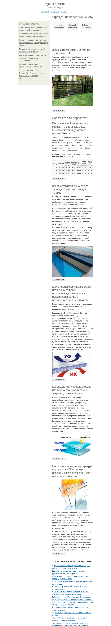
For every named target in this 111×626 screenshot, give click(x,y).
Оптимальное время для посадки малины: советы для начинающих (70, 577)
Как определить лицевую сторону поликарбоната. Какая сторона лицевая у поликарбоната (71, 390)
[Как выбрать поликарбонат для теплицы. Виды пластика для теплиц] (72, 261)
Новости (55, 11)
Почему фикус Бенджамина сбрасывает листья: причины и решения (69, 619)
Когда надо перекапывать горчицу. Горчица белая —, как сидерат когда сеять (33, 42)
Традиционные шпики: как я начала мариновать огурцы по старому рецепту (72, 603)
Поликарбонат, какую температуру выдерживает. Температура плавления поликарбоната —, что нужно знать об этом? (72, 471)
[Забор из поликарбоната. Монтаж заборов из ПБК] (72, 90)
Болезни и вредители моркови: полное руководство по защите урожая (68, 572)
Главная (45, 11)
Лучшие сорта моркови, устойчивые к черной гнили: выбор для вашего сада (71, 567)
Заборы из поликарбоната (86, 26)
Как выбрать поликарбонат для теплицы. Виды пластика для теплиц (70, 189)
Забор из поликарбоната (59, 26)
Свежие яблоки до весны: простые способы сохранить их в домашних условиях (70, 593)
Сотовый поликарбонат (72, 26)
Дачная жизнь (55, 4)
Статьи (64, 11)
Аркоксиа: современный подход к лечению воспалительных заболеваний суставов (32, 57)
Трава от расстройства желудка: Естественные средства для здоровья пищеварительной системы (72, 598)
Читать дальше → (58, 110)
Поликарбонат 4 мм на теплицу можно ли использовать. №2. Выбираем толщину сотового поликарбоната (70, 128)
